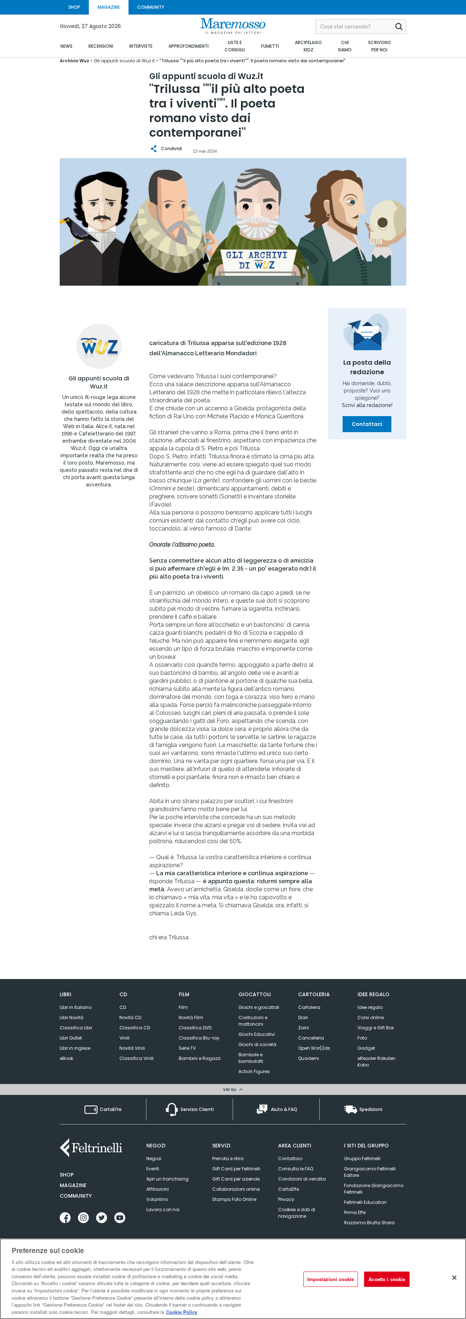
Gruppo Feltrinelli (362, 1158)
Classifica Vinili (136, 1058)
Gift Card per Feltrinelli (236, 1169)
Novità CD (130, 1017)
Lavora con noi (162, 1209)
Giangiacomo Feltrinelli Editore (370, 1172)
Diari (303, 1017)
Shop (67, 1174)
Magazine (73, 1185)
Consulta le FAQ (295, 1169)
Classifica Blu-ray (199, 1038)
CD (122, 1007)
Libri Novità (71, 1017)
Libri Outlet (71, 1038)
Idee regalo (370, 1007)
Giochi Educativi (256, 1034)
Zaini (303, 1028)
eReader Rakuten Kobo (376, 1061)
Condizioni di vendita (302, 1179)
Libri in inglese (75, 1048)
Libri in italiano (75, 1007)
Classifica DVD (195, 1028)
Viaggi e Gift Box (376, 1028)
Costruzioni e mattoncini (252, 1020)
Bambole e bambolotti (250, 1058)
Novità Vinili (132, 1048)
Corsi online (371, 1017)
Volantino (157, 1199)
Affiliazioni (157, 1189)
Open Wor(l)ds (314, 1048)
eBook (66, 1058)
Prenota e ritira (228, 1158)
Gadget (366, 1048)
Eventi (152, 1169)
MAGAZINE (109, 7)
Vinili (124, 1038)
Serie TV (187, 1048)
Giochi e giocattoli (258, 1007)
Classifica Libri (76, 1028)
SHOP (74, 7)
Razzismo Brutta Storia (369, 1223)
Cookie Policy (181, 1311)
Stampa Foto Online (234, 1199)
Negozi (153, 1158)
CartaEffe (288, 1189)
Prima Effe (355, 1212)
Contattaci (367, 424)
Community (76, 1195)
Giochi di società (257, 1044)
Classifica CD (134, 1028)
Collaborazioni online (236, 1189)
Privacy (286, 1199)
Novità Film (191, 1017)
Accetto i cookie (386, 1279)
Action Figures (254, 1071)
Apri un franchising (167, 1179)
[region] (233, 1278)
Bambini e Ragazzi (200, 1058)
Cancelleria (311, 1038)
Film (183, 1007)
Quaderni (308, 1058)
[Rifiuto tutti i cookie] (454, 1278)
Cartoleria (309, 1007)
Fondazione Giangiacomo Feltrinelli (373, 1188)
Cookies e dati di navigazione (296, 1212)
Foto (362, 1038)
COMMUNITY (150, 7)
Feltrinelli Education (365, 1202)
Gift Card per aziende (236, 1179)
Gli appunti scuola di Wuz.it (98, 383)
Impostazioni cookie (330, 1279)
